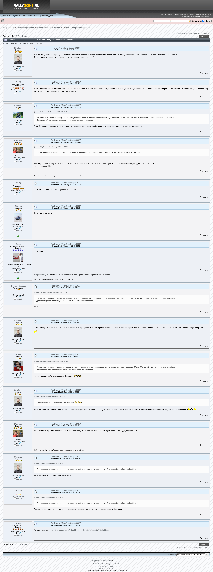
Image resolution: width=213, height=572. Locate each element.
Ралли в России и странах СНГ (49, 28)
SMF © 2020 (104, 564)
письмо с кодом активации (200, 16)
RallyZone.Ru (8, 28)
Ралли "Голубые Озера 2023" (78, 28)
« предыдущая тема (184, 33)
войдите (193, 14)
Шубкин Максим (18, 286)
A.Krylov (18, 355)
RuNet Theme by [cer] (106, 568)
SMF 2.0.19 (95, 564)
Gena (18, 244)
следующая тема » (201, 33)
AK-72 (18, 82)
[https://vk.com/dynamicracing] (18, 237)
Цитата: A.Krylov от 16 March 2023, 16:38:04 (49, 396)
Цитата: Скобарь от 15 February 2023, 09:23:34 (51, 112)
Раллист (18, 140)
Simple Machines (116, 564)
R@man (18, 206)
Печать (203, 36)
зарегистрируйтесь (206, 14)
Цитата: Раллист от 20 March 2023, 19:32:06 (49, 463)
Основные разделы (25, 28)
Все (19, 36)
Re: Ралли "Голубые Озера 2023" (66, 82)
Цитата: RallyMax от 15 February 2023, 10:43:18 (51, 147)
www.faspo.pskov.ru (71, 327)
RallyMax (18, 105)
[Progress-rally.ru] (18, 279)
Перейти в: (172, 554)
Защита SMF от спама (101, 561)
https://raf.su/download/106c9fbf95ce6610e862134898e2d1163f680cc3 (79, 530)
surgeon (18, 491)
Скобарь (18, 48)
